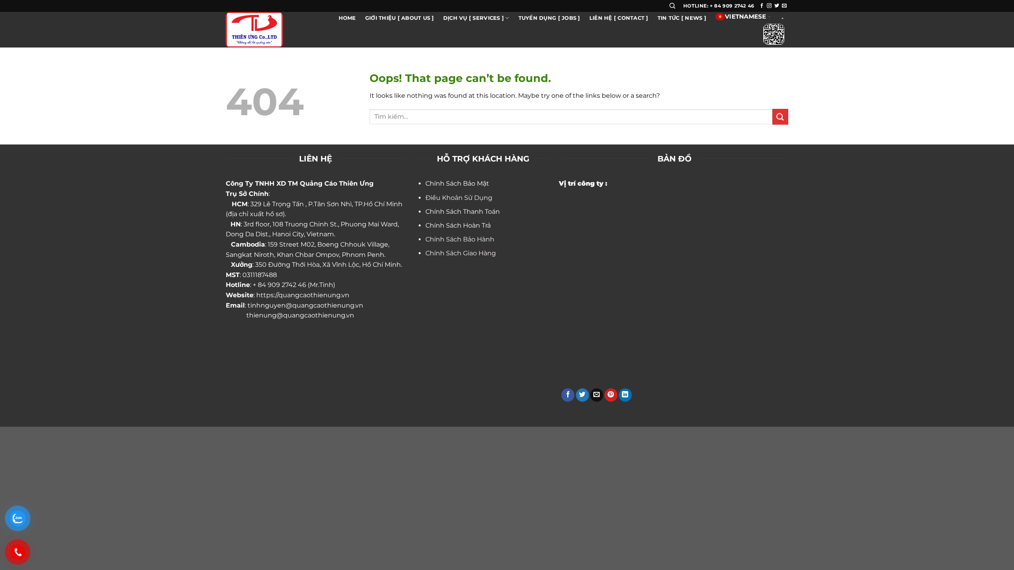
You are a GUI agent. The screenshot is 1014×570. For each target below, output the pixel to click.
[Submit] (780, 116)
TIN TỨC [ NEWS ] (682, 18)
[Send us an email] (784, 6)
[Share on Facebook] (567, 395)
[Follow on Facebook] (761, 6)
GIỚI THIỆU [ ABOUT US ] (399, 18)
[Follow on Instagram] (769, 6)
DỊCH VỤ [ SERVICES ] (473, 18)
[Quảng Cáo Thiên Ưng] (264, 30)
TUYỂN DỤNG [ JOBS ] (549, 18)
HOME (347, 18)
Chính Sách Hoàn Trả (458, 225)
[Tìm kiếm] (672, 5)
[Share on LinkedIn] (625, 395)
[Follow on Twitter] (776, 6)
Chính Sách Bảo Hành (459, 239)
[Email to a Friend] (596, 395)
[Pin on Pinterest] (611, 395)
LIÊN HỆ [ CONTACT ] (618, 18)
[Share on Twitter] (582, 395)
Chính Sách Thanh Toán (462, 211)
